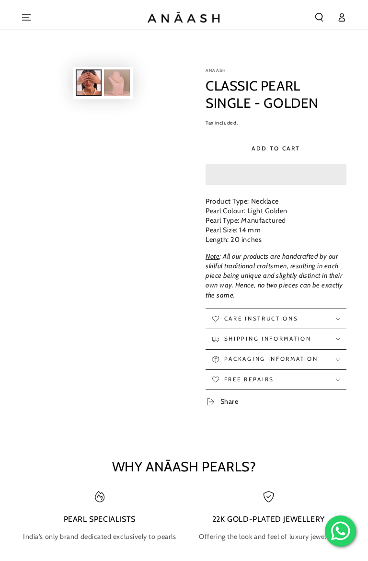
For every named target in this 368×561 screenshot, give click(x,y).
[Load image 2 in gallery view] (117, 82)
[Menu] (26, 17)
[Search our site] (319, 17)
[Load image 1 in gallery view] (89, 82)
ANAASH (216, 70)
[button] (276, 174)
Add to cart (276, 148)
